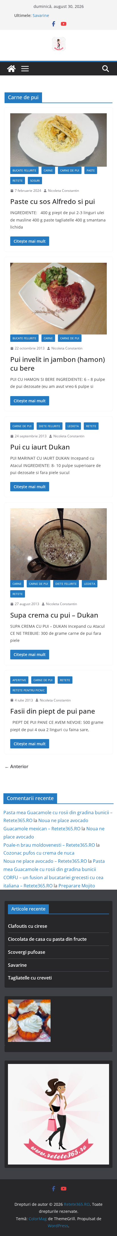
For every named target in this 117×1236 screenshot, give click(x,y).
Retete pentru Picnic (28, 690)
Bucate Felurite (24, 170)
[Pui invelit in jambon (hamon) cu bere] (58, 298)
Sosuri (35, 181)
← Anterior (16, 766)
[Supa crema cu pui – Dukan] (58, 544)
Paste (91, 170)
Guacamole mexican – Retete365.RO (41, 829)
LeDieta (73, 426)
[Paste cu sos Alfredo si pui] (58, 140)
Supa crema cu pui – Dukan (54, 615)
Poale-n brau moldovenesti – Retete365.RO (49, 845)
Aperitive (19, 680)
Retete (17, 181)
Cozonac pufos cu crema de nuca (38, 853)
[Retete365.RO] (11, 68)
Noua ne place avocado (63, 820)
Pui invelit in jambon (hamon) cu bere (57, 364)
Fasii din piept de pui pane (52, 711)
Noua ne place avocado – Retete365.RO (45, 861)
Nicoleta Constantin (63, 190)
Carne (48, 170)
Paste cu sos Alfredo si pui (52, 201)
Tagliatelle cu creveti (30, 978)
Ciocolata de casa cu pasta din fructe (47, 939)
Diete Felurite (49, 426)
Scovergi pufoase (26, 952)
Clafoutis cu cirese (27, 926)
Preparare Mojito (76, 886)
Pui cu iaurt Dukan (40, 446)
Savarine (41, 15)
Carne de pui (69, 170)
